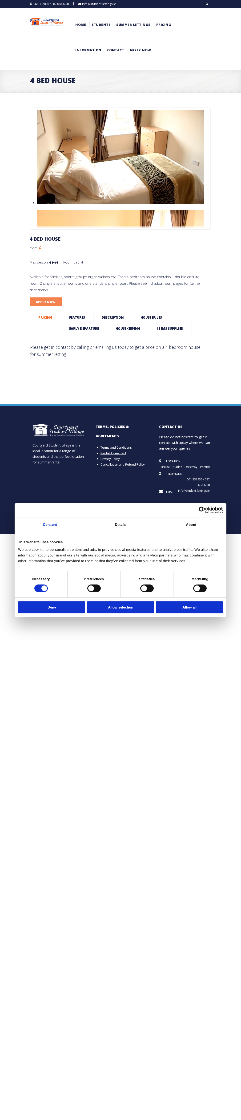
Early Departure (84, 328)
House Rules (151, 317)
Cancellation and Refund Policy (122, 464)
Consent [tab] (50, 525)
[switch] (94, 588)
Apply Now (46, 302)
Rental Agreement (113, 453)
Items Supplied (170, 328)
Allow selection (120, 607)
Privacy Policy (110, 459)
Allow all (189, 607)
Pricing (45, 317)
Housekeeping (128, 328)
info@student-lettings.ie (99, 4)
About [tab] (191, 525)
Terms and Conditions (116, 447)
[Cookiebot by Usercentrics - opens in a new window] (202, 510)
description (113, 317)
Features (77, 317)
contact (63, 347)
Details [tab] (120, 525)
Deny (52, 607)
